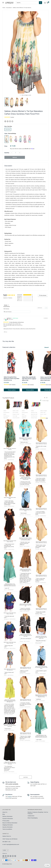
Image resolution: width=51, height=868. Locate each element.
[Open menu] (3, 2)
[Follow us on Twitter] (6, 856)
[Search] (40, 2)
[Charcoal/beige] (6, 139)
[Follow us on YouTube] (13, 856)
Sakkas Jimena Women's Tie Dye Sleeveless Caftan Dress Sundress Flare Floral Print (19, 328)
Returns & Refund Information (9, 822)
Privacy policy (5, 820)
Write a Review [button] (43, 295)
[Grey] (25, 139)
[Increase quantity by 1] (19, 152)
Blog (3, 814)
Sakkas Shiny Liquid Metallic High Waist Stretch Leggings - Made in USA (29, 378)
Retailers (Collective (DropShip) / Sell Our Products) (38, 813)
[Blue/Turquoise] (20, 139)
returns (10, 796)
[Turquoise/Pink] (29, 139)
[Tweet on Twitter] (10, 121)
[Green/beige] (11, 139)
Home (3, 7)
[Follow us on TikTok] (15, 856)
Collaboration (31, 815)
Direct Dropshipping (32, 818)
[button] (45, 398)
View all (46, 347)
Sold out (15, 157)
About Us (4, 812)
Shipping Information (7, 825)
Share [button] (6, 331)
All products (9, 7)
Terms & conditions (7, 829)
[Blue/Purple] (16, 139)
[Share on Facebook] (5, 121)
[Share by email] (12, 121)
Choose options (12, 390)
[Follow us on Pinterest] (10, 856)
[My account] (45, 2)
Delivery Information (7, 816)
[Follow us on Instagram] (8, 856)
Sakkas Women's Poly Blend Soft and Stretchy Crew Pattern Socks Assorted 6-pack (34, 416)
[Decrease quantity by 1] (11, 152)
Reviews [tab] (5, 305)
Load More (25, 777)
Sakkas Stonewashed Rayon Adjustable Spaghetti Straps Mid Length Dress (25, 416)
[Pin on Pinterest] (8, 121)
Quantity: (6, 152)
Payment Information (7, 818)
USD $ (4, 850)
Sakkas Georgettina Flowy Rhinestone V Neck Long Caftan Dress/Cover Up (11, 378)
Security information (7, 827)
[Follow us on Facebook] (3, 856)
